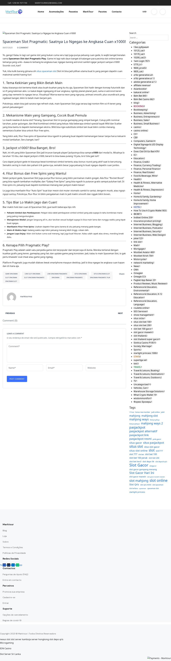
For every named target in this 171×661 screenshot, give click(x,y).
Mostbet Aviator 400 (144, 252)
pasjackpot (137, 427)
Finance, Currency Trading (147, 165)
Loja (5, 536)
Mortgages (139, 248)
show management (143, 314)
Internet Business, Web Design (149, 234)
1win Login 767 (141, 61)
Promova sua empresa (13, 591)
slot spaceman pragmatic (34, 277)
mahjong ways (139, 419)
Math (136, 245)
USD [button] (144, 11)
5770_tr (137, 64)
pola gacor (157, 439)
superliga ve (140, 360)
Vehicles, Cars (140, 387)
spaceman (55, 277)
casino (137, 127)
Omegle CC (139, 276)
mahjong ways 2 (152, 423)
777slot (131, 412)
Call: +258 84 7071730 (17, 3)
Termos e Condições (13, 547)
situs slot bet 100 (142, 321)
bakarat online (141, 92)
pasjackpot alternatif (143, 431)
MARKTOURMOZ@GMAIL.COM (48, 3)
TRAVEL (137, 367)
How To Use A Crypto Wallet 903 (150, 210)
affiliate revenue (142, 85)
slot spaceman (11, 277)
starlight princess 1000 (145, 353)
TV (135, 380)
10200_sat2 (139, 57)
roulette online (141, 307)
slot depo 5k (148, 461)
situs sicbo (139, 318)
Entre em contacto (12, 580)
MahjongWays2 (134, 424)
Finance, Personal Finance (147, 168)
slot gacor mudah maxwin (156, 477)
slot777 (159, 450)
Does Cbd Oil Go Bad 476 (146, 151)
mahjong (134, 415)
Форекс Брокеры (142, 401)
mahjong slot (149, 415)
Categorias (137, 42)
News (136, 266)
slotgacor (152, 466)
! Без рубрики (141, 47)
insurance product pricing (147, 220)
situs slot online (138, 450)
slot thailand (140, 335)
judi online (155, 412)
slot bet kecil (135, 461)
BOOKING (139, 106)
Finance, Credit (141, 161)
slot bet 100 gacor (143, 328)
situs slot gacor (152, 446)
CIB (135, 137)
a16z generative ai (143, 74)
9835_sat (138, 71)
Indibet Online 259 (143, 217)
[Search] (165, 37)
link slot (137, 241)
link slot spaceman (32, 274)
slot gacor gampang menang (143, 469)
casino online (140, 130)
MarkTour (88, 11)
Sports (137, 349)
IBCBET (137, 214)
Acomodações (56, 11)
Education (139, 158)
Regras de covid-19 (12, 620)
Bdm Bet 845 (140, 95)
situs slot (136, 446)
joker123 (138, 238)
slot (152, 450)
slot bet (141, 454)
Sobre (6, 541)
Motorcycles (140, 259)
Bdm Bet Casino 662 (144, 99)
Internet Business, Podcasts (148, 227)
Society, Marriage (142, 346)
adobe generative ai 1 (144, 81)
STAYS (136, 356)
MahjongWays (155, 420)
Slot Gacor (138, 465)
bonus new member (142, 412)
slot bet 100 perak (138, 457)
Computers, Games (143, 141)
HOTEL (137, 207)
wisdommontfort (142, 398)
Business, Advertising (144, 113)
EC (135, 154)
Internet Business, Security (147, 231)
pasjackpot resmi (140, 438)
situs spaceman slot (47, 71)
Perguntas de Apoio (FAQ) (15, 574)
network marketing (143, 262)
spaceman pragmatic (75, 277)
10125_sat (139, 50)
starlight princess (137, 492)
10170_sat (139, 54)
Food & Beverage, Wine (145, 175)
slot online (158, 480)
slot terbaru (133, 488)
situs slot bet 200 (142, 325)
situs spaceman (81, 274)
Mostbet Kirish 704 (143, 255)
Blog (5, 530)
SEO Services (140, 311)
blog (136, 102)
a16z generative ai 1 (144, 78)
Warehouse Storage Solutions (149, 391)
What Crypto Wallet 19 (145, 394)
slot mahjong (138, 480)
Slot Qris (134, 484)
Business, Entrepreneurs (146, 116)
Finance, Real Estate (143, 172)
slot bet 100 (151, 454)
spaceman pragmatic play (100, 277)
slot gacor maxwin (143, 332)
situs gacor (135, 442)
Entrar (6, 603)
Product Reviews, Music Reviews (150, 283)
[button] (154, 12)
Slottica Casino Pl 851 (144, 342)
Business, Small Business (146, 123)
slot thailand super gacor (146, 339)
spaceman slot (11, 281)
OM (135, 269)
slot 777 (133, 454)
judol (162, 412)
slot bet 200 (154, 458)
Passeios (73, 11)
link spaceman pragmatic (57, 274)
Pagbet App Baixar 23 (144, 280)
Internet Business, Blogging (148, 224)
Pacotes (102, 11)
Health (137, 179)
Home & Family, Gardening (147, 196)
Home (41, 11)
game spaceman (11, 274)
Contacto (117, 11)
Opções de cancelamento (15, 614)
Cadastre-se (9, 597)
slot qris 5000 (145, 485)
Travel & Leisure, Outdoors (147, 377)
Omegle (138, 273)
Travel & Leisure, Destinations (149, 373)
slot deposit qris (161, 462)
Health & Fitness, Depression (148, 189)
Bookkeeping (140, 109)
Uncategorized (141, 384)
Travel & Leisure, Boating (146, 370)
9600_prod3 (139, 67)
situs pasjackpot (153, 442)
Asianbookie (140, 88)
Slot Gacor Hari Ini (141, 473)
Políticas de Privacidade (14, 553)
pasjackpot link (139, 435)
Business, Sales (141, 120)
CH (135, 134)
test (135, 363)
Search (132, 33)
